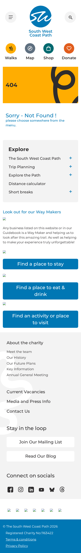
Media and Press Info (28, 401)
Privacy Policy (17, 546)
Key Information (20, 369)
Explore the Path (24, 175)
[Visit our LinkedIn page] (31, 489)
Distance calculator (27, 183)
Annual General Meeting (27, 375)
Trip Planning (22, 167)
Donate (69, 58)
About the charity (25, 342)
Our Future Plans (21, 363)
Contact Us (18, 411)
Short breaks (21, 192)
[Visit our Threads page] (62, 490)
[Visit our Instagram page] (21, 489)
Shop (49, 58)
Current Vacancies (26, 391)
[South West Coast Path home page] (40, 21)
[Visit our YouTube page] (41, 489)
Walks (11, 58)
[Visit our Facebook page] (10, 489)
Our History (16, 358)
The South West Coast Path (35, 158)
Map (30, 58)
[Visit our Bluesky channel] (52, 489)
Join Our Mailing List (40, 442)
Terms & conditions (21, 539)
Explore (18, 149)
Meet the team (19, 352)
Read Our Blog (40, 456)
